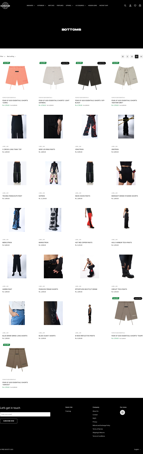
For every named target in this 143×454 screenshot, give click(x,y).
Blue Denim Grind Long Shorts (14, 336)
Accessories (80, 6)
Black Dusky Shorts (47, 336)
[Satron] (53, 173)
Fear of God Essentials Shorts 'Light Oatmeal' (54, 102)
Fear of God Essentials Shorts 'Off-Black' (90, 102)
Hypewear (40, 6)
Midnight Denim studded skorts (124, 196)
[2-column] (127, 56)
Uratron (115, 149)
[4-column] (136, 56)
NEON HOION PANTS (82, 196)
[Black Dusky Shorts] (53, 313)
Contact (95, 415)
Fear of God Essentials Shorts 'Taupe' (127, 336)
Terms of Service (98, 429)
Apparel (68, 6)
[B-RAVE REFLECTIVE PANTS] (90, 313)
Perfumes (60, 6)
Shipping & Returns (99, 433)
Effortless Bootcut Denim (86, 289)
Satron (42, 196)
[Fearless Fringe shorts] (53, 266)
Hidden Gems (92, 6)
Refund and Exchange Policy (101, 425)
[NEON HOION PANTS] (90, 173)
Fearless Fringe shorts (48, 289)
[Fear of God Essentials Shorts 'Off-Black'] (90, 78)
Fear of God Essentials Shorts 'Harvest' (15, 384)
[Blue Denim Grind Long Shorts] (17, 313)
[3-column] (132, 56)
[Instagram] (122, 412)
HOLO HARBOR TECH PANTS (121, 242)
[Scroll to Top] (139, 442)
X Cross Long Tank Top (11, 149)
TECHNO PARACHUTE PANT (12, 196)
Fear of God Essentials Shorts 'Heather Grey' (124, 102)
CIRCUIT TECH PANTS (119, 289)
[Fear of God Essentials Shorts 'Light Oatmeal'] (53, 78)
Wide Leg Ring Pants (47, 149)
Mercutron (7, 242)
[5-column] (141, 56)
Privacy (95, 422)
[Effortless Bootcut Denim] (90, 266)
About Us (95, 411)
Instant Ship (103, 6)
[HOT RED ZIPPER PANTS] (90, 220)
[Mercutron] (17, 220)
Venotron (79, 149)
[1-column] (123, 56)
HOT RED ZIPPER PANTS (83, 242)
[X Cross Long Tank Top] (17, 127)
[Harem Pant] (17, 266)
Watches (51, 6)
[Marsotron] (53, 220)
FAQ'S (94, 418)
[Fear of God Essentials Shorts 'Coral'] (17, 78)
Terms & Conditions (99, 436)
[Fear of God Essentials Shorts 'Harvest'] (17, 360)
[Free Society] (5, 5)
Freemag (68, 411)
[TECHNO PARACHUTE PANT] (17, 173)
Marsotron (43, 242)
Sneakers (30, 6)
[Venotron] (90, 127)
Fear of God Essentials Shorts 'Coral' (15, 102)
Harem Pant (7, 289)
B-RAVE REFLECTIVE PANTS (85, 336)
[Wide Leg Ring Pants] (53, 127)
